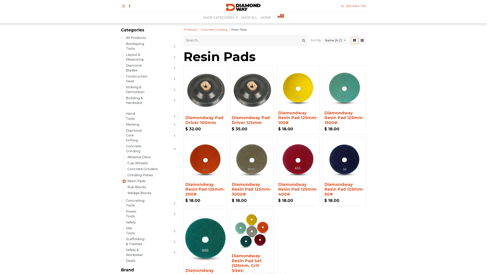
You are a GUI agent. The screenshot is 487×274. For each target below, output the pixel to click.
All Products (136, 38)
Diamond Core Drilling (134, 135)
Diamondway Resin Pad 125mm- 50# (344, 189)
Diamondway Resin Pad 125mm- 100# (298, 117)
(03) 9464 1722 (356, 6)
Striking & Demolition (135, 89)
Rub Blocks (136, 187)
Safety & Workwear (134, 252)
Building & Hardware (134, 100)
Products (190, 29)
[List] (362, 40)
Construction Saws (137, 78)
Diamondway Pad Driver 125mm (251, 120)
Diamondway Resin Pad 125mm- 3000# (251, 189)
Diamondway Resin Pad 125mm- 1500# (344, 117)
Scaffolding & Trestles (135, 241)
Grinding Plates (140, 175)
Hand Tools (130, 116)
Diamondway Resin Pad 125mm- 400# (298, 189)
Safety (131, 222)
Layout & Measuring (135, 57)
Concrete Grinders (142, 169)
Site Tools (130, 230)
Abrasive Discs (139, 157)
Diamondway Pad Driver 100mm (204, 120)
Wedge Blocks (139, 193)
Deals (130, 261)
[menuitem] (249, 18)
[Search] (304, 40)
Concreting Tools (135, 203)
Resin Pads (136, 181)
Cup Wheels (137, 163)
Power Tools (131, 213)
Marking (132, 124)
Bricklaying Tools (135, 46)
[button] (335, 40)
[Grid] (354, 40)
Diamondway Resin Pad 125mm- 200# (205, 189)
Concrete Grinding (133, 148)
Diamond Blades (134, 68)
